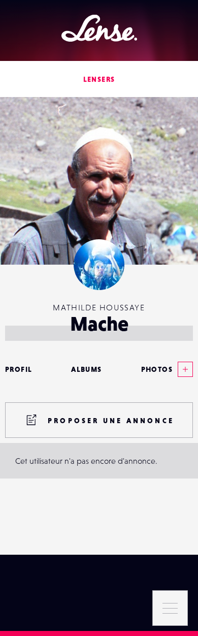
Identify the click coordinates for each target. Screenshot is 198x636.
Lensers (99, 79)
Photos (157, 369)
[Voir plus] (183, 369)
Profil (18, 369)
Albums (86, 369)
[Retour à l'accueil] (99, 28)
